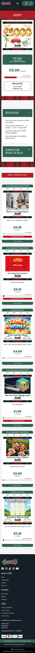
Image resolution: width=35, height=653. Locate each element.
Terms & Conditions (6, 607)
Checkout (4, 599)
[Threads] (13, 568)
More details (29, 651)
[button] (17, 3)
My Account (4, 593)
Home (3, 577)
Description (12, 113)
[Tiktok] (10, 568)
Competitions (5, 580)
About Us (4, 585)
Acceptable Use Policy (7, 613)
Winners (3, 582)
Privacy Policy (5, 610)
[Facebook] (2, 568)
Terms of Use (5, 616)
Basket (3, 596)
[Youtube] (17, 568)
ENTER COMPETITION (17, 241)
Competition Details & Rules (14, 152)
